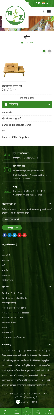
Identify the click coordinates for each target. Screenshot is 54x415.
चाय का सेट (7, 112)
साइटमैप (5, 270)
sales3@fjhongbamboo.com (31, 170)
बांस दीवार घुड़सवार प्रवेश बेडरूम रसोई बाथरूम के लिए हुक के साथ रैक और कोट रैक (27, 385)
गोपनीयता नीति (7, 280)
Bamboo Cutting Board (12, 293)
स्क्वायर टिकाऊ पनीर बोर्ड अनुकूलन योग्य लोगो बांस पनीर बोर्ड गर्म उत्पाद (27, 375)
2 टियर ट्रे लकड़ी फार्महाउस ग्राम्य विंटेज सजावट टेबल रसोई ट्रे (26, 350)
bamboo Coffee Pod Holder (15, 297)
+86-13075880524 (21, 178)
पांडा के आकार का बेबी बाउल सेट (14, 337)
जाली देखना (44, 51)
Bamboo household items (16, 124)
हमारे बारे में (6, 255)
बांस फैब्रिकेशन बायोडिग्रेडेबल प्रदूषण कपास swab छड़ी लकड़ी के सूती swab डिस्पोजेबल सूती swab (27, 370)
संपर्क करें (5, 260)
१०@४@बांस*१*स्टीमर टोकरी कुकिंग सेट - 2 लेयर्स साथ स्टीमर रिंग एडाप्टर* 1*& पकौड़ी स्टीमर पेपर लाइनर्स (27, 365)
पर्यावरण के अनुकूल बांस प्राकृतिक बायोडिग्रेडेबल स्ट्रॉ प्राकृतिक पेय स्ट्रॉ (27, 360)
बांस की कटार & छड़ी (11, 118)
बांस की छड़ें (6, 327)
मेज (3, 130)
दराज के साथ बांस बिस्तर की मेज (14, 307)
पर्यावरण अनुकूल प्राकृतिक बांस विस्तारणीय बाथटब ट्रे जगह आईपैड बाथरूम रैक (27, 380)
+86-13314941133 (29, 157)
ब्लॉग (4, 265)
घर (25, 42)
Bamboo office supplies (15, 137)
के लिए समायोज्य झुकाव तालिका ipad (15, 312)
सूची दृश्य (49, 51)
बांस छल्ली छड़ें (7, 332)
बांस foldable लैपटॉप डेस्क (12, 317)
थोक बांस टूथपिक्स (9, 302)
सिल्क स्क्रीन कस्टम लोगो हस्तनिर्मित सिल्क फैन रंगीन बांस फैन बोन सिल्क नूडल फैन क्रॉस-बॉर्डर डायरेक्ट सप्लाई (27, 355)
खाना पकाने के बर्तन (9, 322)
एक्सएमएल (6, 275)
